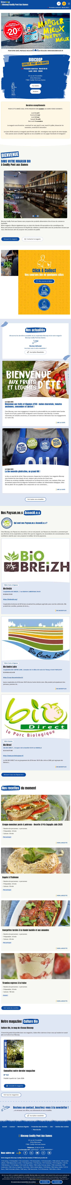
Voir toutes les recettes (11, 1008)
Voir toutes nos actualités (35, 499)
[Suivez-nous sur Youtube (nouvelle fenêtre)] (37, 1153)
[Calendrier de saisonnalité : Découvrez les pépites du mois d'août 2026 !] (35, 32)
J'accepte (57, 1182)
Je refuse (45, 1182)
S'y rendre (35, 86)
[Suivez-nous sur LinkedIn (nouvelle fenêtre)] (31, 1153)
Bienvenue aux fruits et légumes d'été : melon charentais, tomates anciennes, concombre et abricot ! (33, 405)
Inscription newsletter (37, 1116)
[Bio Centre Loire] (35, 639)
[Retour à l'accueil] (5, 2)
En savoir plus (61, 610)
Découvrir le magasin (10, 239)
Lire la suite (61, 422)
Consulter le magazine (16, 1086)
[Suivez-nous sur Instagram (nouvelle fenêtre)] (43, 1153)
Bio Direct (7, 745)
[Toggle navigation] (69, 4)
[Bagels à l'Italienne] (35, 861)
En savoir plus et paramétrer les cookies (23, 1182)
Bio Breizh (7, 588)
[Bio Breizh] (35, 561)
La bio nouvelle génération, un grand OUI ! (22, 471)
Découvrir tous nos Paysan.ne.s (14, 774)
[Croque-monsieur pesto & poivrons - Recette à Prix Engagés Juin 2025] (35, 808)
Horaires (35, 91)
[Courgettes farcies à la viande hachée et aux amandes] (35, 913)
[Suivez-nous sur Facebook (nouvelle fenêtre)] (25, 1153)
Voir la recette (62, 843)
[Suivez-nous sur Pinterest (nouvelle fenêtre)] (49, 1153)
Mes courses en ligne (45, 281)
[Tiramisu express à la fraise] (35, 966)
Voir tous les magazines (11, 1095)
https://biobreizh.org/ (10, 599)
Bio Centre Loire (10, 667)
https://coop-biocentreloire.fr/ (13, 677)
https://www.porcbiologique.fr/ (13, 756)
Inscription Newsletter (37, 352)
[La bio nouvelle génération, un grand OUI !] (35, 447)
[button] (2, 32)
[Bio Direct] (35, 717)
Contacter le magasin (34, 239)
